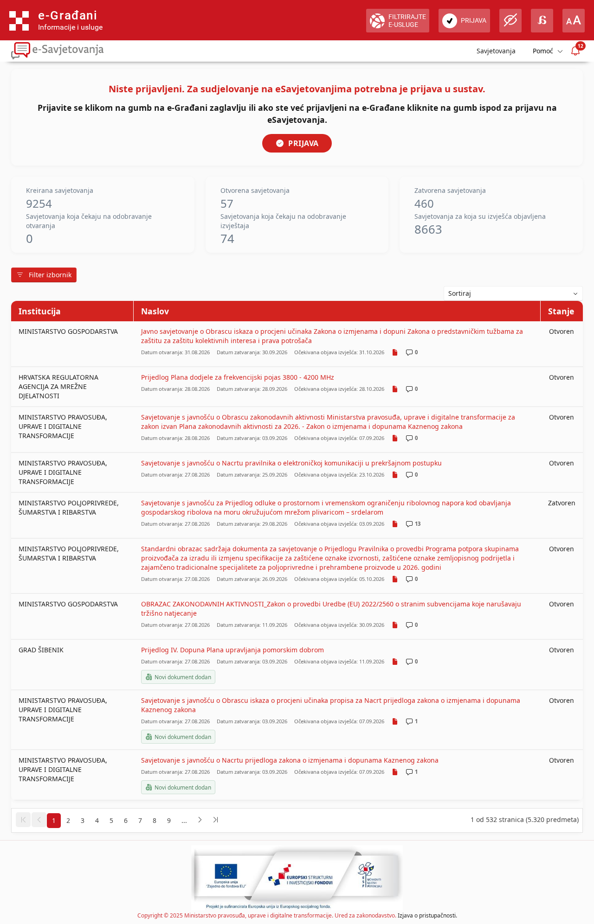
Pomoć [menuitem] (543, 50)
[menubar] (547, 50)
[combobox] (513, 293)
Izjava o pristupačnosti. (427, 915)
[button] (23, 819)
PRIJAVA (303, 143)
